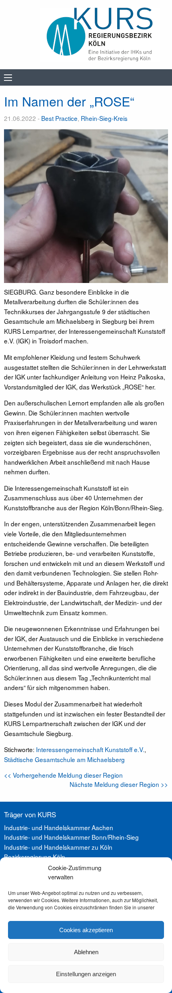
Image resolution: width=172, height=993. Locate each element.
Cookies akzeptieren (86, 930)
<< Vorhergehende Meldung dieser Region (63, 774)
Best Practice (59, 118)
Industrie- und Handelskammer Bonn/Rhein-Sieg (71, 837)
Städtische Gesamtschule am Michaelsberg (64, 759)
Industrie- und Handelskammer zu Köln (58, 847)
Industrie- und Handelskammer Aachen (58, 827)
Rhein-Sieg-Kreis (104, 118)
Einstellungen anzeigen (86, 974)
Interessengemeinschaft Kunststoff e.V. (90, 749)
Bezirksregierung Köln (34, 856)
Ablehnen (86, 952)
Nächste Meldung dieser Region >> (119, 784)
